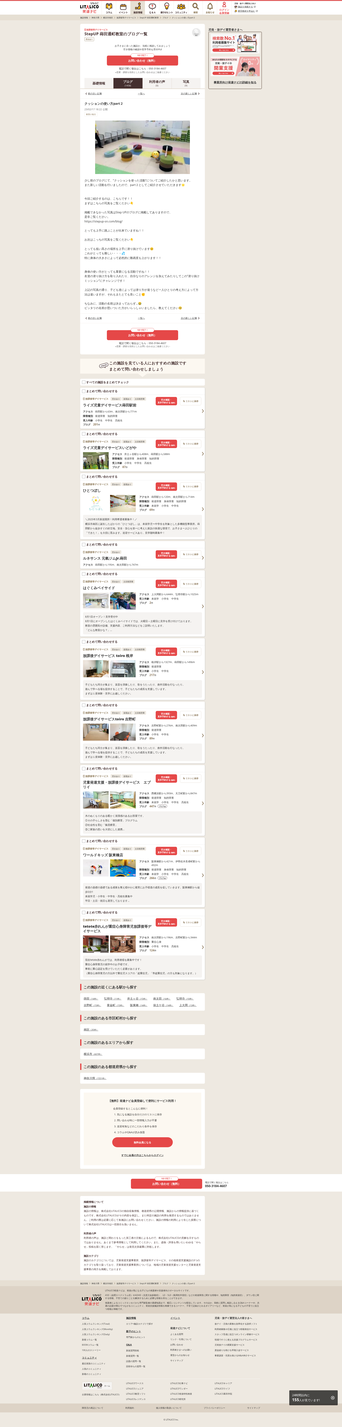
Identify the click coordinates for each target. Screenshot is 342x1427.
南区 (90, 1029)
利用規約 (129, 1407)
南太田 (161, 998)
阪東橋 (137, 1005)
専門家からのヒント (135, 1337)
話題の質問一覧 (133, 1361)
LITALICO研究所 (178, 1399)
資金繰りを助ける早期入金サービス (232, 1350)
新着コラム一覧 (89, 1339)
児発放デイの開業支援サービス (230, 1344)
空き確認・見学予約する (166, 401)
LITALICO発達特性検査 (181, 1393)
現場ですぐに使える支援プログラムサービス (236, 1339)
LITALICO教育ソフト (136, 1393)
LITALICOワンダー (179, 1388)
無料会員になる (142, 1142)
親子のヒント (133, 1331)
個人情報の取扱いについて (169, 1407)
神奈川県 (94, 1078)
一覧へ (141, 93)
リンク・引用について (181, 1339)
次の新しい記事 (189, 93)
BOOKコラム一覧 (90, 1344)
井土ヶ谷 (136, 998)
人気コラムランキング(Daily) (96, 1334)
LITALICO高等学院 (223, 1393)
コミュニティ (89, 1357)
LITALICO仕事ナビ (179, 1383)
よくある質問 (176, 1334)
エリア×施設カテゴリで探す (139, 1323)
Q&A (129, 1344)
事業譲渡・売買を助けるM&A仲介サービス (235, 1355)
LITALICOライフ (222, 1388)
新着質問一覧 (132, 1355)
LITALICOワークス (135, 1383)
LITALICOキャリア (223, 1383)
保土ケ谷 (162, 1005)
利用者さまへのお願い (181, 1349)
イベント (175, 1318)
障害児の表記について (92, 1407)
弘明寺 (111, 998)
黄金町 (114, 1005)
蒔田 (90, 998)
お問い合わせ (176, 1344)
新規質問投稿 (132, 1350)
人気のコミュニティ (91, 1368)
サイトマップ (176, 1360)
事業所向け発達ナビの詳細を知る (235, 82)
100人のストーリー (91, 1350)
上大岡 (187, 1005)
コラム (85, 1318)
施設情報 (131, 1318)
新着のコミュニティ (91, 1374)
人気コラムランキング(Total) (96, 1323)
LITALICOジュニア (135, 1388)
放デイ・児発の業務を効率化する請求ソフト (236, 1323)
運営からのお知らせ (180, 1355)
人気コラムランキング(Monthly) (97, 1329)
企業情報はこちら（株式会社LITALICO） (101, 1394)
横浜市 (92, 1054)
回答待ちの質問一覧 (135, 1366)
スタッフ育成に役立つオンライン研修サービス (237, 1334)
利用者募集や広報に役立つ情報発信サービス (236, 1329)
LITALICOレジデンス (136, 1399)
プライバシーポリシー (214, 1407)
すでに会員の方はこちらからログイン (142, 1155)
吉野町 (91, 1005)
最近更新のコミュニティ (93, 1363)
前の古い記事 (95, 93)
